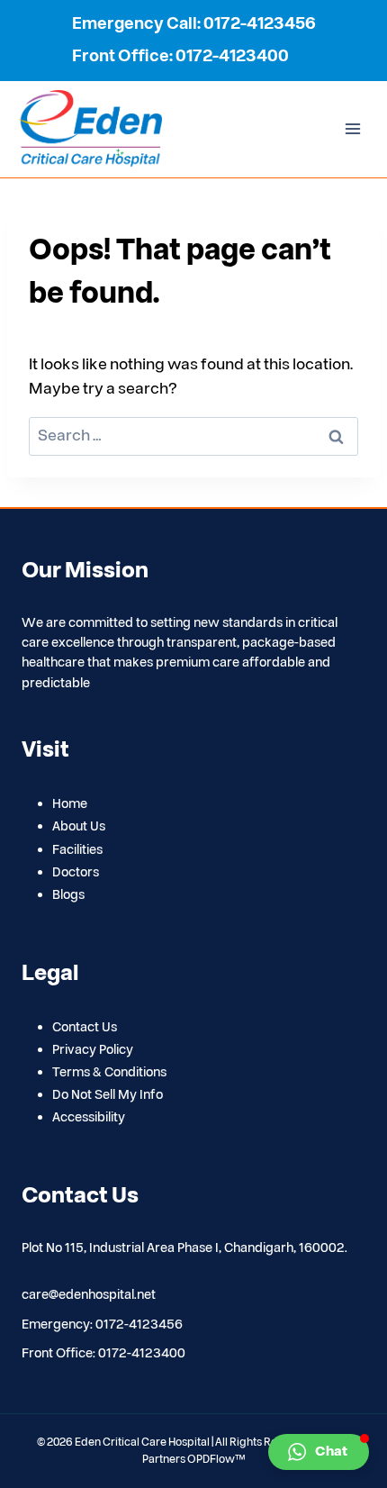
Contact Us (84, 1027)
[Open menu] (352, 129)
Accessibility (88, 1117)
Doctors (75, 872)
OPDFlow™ (216, 1459)
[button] (318, 1452)
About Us (78, 826)
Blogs (68, 894)
